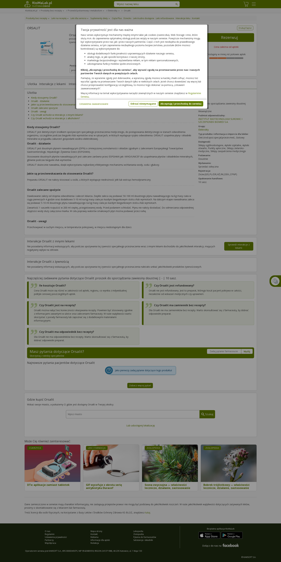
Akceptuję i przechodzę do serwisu (180, 103)
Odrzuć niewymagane (143, 103)
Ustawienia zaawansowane (93, 103)
